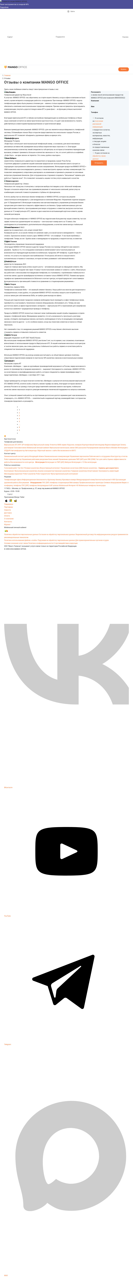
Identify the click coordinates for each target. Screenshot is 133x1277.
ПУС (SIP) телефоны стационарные (56, 483)
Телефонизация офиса (13, 480)
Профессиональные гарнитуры (91, 483)
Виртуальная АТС (11, 445)
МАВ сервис (62, 445)
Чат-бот (21, 468)
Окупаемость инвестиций (109, 471)
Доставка (8, 513)
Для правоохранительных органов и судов (92, 540)
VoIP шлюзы (54, 485)
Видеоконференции (112, 445)
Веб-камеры (74, 483)
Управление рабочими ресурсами (35, 459)
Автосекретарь (31, 451)
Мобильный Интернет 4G (69, 485)
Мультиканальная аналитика (26, 471)
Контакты (8, 522)
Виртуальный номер (42, 445)
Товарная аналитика (79, 471)
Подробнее (4, 7)
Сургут (10, 37)
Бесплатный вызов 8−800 (105, 480)
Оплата (7, 516)
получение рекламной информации (98, 124)
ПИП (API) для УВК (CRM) (86, 459)
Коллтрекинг (9, 471)
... (19, 424)
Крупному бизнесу (54, 480)
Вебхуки (68, 462)
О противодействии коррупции (66, 543)
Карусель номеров (74, 445)
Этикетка (53, 445)
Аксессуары (101, 485)
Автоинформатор (18, 451)
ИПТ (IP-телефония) (26, 445)
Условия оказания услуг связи (16, 543)
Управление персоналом (79, 456)
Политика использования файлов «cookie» (20, 540)
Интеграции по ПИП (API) (55, 462)
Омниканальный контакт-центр (16, 456)
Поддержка (60, 37)
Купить (123, 69)
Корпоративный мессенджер (93, 445)
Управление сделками (67, 459)
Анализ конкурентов (46, 471)
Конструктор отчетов (119, 456)
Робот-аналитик (29, 474)
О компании (9, 519)
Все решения (24, 483)
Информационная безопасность (34, 480)
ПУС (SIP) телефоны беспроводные (35, 485)
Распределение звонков (96, 448)
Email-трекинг (93, 471)
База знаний (53, 459)
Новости (7, 510)
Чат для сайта (102, 459)
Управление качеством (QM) (72, 468)
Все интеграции (91, 462)
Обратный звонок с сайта (47, 451)
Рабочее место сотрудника (100, 456)
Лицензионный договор (84, 534)
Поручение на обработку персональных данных (56, 540)
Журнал (7, 525)
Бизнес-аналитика (90, 468)
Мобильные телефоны (87, 485)
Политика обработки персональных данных (21, 534)
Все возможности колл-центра (22, 462)
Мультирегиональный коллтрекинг (64, 474)
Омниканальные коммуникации (57, 456)
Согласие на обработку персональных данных (57, 534)
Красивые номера (69, 480)
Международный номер (85, 480)
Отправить (99, 163)
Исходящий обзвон (36, 456)
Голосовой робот (11, 468)
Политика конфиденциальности (40, 543)
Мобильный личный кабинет (38, 448)
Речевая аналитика (32, 468)
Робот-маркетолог (43, 474)
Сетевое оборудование (113, 483)
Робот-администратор (13, 459)
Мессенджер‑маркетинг (13, 474)
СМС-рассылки (81, 448)
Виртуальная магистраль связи (62, 448)
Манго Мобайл (112, 448)
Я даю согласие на (101, 156)
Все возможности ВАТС (67, 451)
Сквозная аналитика (62, 471)
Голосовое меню (20, 448)
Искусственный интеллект (50, 468)
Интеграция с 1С (78, 462)
